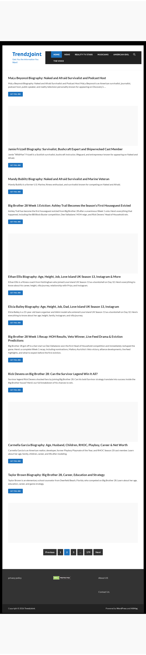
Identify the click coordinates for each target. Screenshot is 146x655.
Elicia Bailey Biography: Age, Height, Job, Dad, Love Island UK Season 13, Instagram (63, 306)
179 (88, 552)
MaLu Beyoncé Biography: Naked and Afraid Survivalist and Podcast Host (57, 78)
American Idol (121, 54)
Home (56, 54)
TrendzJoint (27, 54)
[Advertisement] (73, 21)
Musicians (103, 54)
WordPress (122, 608)
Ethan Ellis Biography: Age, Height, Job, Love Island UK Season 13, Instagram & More (64, 276)
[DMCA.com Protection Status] (62, 578)
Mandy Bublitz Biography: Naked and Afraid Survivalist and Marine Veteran (58, 179)
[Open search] (134, 54)
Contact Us (104, 591)
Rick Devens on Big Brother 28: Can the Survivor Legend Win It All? (53, 374)
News (67, 54)
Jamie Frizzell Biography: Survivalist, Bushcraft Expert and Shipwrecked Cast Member (65, 149)
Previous (49, 552)
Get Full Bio (14, 93)
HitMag (134, 608)
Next (98, 552)
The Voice (58, 61)
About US (103, 577)
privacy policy (15, 577)
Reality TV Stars (84, 54)
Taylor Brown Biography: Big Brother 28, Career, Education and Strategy (56, 475)
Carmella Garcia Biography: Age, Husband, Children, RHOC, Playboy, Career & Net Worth (68, 445)
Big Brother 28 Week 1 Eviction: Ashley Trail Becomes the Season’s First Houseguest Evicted (69, 205)
